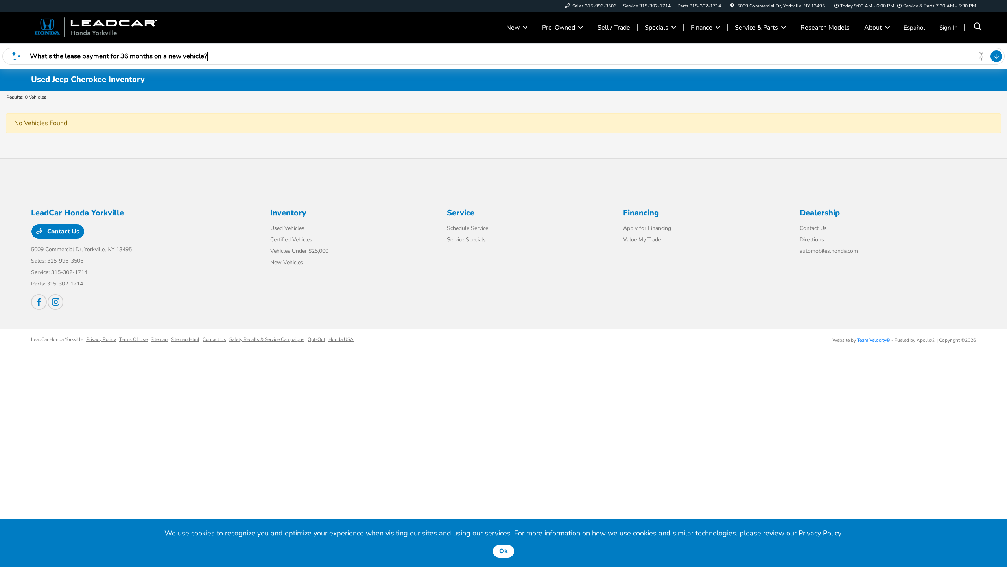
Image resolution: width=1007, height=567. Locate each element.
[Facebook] (39, 302)
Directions (812, 239)
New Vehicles (286, 262)
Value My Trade (642, 239)
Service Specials (466, 239)
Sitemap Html (185, 339)
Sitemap (159, 339)
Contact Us (62, 231)
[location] (732, 6)
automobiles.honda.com (829, 251)
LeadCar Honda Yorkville (57, 339)
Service (460, 213)
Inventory (288, 213)
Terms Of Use (133, 339)
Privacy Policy (101, 339)
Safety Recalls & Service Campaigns (266, 339)
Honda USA (341, 339)
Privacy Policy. (821, 533)
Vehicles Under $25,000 (299, 251)
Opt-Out (316, 339)
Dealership (820, 213)
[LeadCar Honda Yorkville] (98, 27)
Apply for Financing (647, 228)
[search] (978, 27)
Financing (641, 213)
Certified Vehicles (291, 239)
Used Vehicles (287, 228)
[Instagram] (55, 302)
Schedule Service (467, 228)
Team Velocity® (873, 340)
